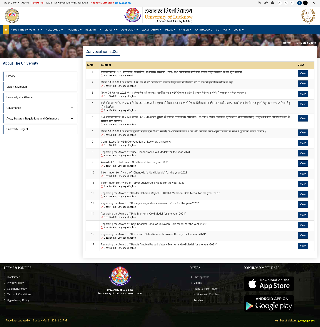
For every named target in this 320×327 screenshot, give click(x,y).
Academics (53, 29)
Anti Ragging (203, 29)
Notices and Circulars (207, 294)
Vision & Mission (16, 86)
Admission (128, 29)
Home (287, 42)
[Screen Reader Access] (266, 2)
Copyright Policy (17, 288)
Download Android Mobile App (71, 2)
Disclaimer (13, 277)
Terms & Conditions (19, 294)
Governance (39, 107)
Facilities (72, 29)
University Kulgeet (17, 129)
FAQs (49, 2)
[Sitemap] (272, 2)
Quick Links (10, 2)
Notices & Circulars (102, 2)
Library (110, 29)
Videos (198, 282)
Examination (150, 29)
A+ (292, 2)
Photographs (201, 277)
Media (169, 29)
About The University (25, 29)
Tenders (199, 300)
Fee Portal (37, 2)
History (10, 76)
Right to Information (206, 288)
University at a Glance (19, 97)
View (303, 73)
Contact (221, 29)
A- (280, 2)
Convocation (123, 2)
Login (237, 29)
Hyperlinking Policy (18, 300)
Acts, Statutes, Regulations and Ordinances (39, 118)
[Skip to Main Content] (259, 2)
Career (184, 29)
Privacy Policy (15, 282)
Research (92, 29)
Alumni (25, 2)
